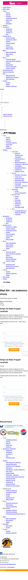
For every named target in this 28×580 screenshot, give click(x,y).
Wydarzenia (9, 30)
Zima (13, 209)
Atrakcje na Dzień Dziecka (13, 486)
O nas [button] (4, 135)
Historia (8, 13)
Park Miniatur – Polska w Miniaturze (15, 469)
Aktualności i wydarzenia (9, 448)
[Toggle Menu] (0, 104)
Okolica (8, 45)
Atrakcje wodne (19, 187)
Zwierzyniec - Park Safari (21, 164)
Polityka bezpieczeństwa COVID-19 (15, 514)
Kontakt (5, 81)
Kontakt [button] (5, 270)
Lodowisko (18, 214)
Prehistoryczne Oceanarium (13, 466)
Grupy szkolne (9, 245)
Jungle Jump (18, 177)
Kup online (5, 524)
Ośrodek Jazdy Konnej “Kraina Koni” (15, 477)
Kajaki (16, 198)
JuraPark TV (9, 32)
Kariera (8, 22)
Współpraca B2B (10, 75)
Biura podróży (9, 54)
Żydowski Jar (18, 169)
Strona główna (7, 7)
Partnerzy (8, 16)
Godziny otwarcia (10, 38)
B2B (4, 73)
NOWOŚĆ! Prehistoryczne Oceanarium (19, 155)
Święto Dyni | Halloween (21, 182)
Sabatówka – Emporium (21, 185)
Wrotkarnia (18, 200)
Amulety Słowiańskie (20, 193)
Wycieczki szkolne (11, 59)
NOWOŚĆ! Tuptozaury (21, 175)
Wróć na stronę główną (6, 301)
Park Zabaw (18, 184)
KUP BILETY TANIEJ (11, 227)
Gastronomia (9, 47)
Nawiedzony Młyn (19, 180)
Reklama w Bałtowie (11, 86)
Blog (7, 34)
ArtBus (17, 191)
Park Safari (9, 468)
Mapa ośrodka (9, 48)
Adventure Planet (19, 178)
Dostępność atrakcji (11, 39)
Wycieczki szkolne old (12, 503)
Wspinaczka (18, 203)
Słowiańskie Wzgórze (20, 168)
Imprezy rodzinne (10, 68)
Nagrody (8, 14)
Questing (17, 205)
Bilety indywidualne (11, 52)
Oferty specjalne (10, 43)
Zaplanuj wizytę (7, 36)
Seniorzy (8, 63)
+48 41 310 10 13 (7, 116)
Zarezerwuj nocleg (8, 70)
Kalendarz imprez (10, 457)
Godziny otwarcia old (11, 490)
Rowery (17, 196)
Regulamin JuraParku (11, 510)
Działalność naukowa (11, 18)
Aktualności (9, 29)
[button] (3, 130)
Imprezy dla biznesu (11, 66)
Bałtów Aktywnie (10, 484)
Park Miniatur (18, 166)
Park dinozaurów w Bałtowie (13, 462)
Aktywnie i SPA (16, 194)
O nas (4, 11)
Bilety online (6, 277)
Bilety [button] (4, 241)
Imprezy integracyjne (8, 72)
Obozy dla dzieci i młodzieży (13, 61)
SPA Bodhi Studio (19, 207)
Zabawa (14, 173)
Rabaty (8, 56)
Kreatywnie (15, 189)
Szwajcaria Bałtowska (20, 211)
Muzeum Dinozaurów (20, 162)
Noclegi (8, 41)
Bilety (4, 50)
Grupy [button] (4, 250)
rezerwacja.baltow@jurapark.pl (8, 564)
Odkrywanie (15, 151)
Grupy (4, 57)
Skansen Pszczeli (19, 171)
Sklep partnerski (10, 79)
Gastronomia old (10, 497)
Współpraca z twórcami (12, 77)
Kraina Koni (18, 202)
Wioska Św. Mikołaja (20, 212)
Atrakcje (5, 25)
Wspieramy (9, 23)
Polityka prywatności (11, 512)
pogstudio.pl (11, 567)
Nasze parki (9, 20)
